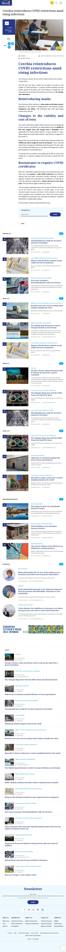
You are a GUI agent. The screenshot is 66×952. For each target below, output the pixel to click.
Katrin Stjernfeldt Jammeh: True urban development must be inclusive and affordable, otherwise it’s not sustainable (40, 591)
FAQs (15, 933)
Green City (57, 918)
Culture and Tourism (46, 921)
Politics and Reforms (16, 923)
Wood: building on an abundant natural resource (44, 527)
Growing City (15, 918)
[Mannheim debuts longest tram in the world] (9, 718)
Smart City (28, 918)
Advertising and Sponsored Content (49, 933)
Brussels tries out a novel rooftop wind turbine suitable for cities (47, 307)
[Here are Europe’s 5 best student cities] (9, 869)
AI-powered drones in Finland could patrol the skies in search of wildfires (31, 844)
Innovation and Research (32, 923)
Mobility (56, 921)
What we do (6, 921)
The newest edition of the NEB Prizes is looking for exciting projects (47, 547)
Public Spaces (58, 923)
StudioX (37, 939)
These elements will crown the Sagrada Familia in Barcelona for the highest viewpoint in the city (33, 828)
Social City (44, 918)
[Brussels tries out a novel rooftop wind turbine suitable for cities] (17, 310)
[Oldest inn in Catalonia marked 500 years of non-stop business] (17, 463)
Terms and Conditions (23, 933)
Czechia (9, 27)
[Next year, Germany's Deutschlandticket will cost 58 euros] (17, 285)
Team (4, 923)
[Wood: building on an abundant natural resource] (17, 531)
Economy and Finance (17, 921)
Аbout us (6, 918)
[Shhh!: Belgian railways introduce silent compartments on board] (9, 776)
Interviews (4, 3)
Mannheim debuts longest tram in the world (23, 724)
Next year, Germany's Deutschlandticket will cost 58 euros (46, 281)
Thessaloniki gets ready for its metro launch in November (46, 242)
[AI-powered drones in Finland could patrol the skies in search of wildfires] (9, 837)
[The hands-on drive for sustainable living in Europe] (17, 511)
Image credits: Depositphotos (33, 935)
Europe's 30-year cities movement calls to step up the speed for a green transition (47, 373)
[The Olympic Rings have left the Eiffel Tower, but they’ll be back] (17, 398)
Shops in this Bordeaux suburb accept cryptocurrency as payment (46, 262)
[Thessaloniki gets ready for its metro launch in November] (17, 246)
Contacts (5, 926)
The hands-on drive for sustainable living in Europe (45, 507)
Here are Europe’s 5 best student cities (20, 875)
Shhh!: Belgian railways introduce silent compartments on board (31, 782)
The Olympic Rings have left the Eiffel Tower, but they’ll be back (46, 394)
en (7, 23)
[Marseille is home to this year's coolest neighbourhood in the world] (17, 483)
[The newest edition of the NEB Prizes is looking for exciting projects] (17, 551)
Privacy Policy (34, 933)
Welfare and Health (8, 31)
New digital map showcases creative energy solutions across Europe (45, 327)
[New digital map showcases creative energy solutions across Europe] (17, 330)
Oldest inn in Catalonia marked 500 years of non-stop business (45, 459)
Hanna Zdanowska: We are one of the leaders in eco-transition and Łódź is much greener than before (39, 573)
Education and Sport (46, 923)
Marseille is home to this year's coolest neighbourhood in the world (47, 479)
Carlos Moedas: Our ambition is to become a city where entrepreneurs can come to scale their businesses (40, 609)
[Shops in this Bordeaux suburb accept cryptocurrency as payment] (17, 265)
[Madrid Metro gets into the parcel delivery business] (9, 854)
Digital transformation (31, 921)
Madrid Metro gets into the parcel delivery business (26, 860)
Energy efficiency (58, 926)
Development (15, 926)
